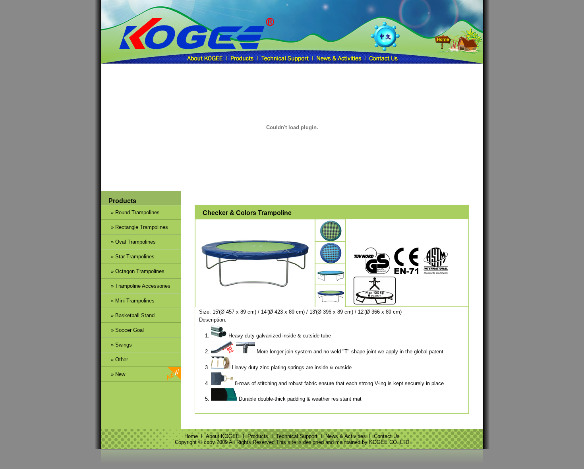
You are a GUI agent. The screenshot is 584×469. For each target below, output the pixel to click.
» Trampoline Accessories (135, 286)
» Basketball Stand (128, 315)
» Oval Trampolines (128, 242)
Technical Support (296, 436)
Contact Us (387, 436)
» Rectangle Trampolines (134, 227)
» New (133, 374)
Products (258, 436)
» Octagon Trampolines (132, 271)
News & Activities (345, 436)
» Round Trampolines (130, 212)
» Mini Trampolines (128, 301)
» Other (114, 359)
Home (191, 436)
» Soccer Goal (122, 330)
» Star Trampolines (128, 257)
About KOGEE (223, 436)
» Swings (116, 345)
